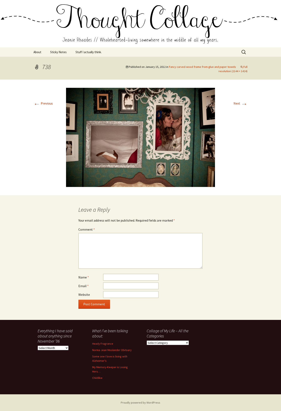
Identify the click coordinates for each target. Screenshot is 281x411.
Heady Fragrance (102, 343)
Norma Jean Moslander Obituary (112, 350)
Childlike (97, 378)
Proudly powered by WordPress (140, 402)
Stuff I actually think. (88, 52)
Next (240, 103)
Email (83, 286)
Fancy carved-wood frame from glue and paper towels (202, 67)
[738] (140, 137)
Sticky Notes (58, 52)
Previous (43, 103)
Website (84, 294)
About (37, 52)
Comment (86, 229)
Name (83, 277)
